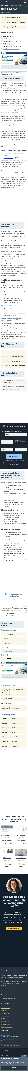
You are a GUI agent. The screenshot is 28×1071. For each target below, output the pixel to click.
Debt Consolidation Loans (8, 1019)
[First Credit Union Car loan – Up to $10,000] (7, 829)
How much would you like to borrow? (11, 431)
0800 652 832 (8, 639)
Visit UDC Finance (9, 659)
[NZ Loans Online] (5, 2)
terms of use (15, 464)
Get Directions (8, 699)
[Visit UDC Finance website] (14, 671)
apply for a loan (8, 158)
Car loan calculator (8, 44)
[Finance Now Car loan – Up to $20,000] (21, 829)
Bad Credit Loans (5, 1013)
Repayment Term (5, 447)
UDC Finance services (9, 39)
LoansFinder (4, 1050)
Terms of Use (4, 1055)
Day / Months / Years (20, 447)
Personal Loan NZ (5, 1008)
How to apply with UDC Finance (12, 46)
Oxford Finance (21, 858)
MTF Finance (7, 858)
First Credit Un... (7, 835)
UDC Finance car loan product (11, 41)
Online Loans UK (6, 1035)
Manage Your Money (6, 1027)
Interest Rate (4, 439)
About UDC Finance (8, 36)
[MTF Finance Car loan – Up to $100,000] (7, 851)
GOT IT (14, 1068)
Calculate (15, 456)
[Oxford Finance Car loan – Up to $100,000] (21, 851)
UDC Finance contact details (11, 49)
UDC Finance (7, 72)
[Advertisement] (14, 205)
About (2, 1053)
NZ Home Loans (5, 1021)
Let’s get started (15, 929)
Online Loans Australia (8, 1044)
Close (24, 1055)
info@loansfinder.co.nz (9, 998)
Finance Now (21, 835)
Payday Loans (5, 1016)
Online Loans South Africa (9, 1039)
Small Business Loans (7, 1024)
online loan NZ (17, 543)
